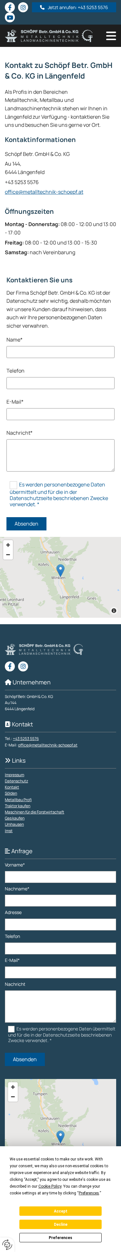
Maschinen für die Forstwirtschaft (34, 812)
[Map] (60, 577)
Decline (60, 1224)
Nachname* (17, 889)
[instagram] (23, 7)
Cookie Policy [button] (49, 1186)
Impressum (14, 775)
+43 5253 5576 (26, 738)
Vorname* (15, 865)
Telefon (15, 371)
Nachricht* (19, 433)
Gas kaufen (15, 818)
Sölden (11, 793)
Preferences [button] (89, 1193)
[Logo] (49, 35)
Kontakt (12, 787)
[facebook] (10, 7)
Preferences (60, 1238)
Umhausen (14, 824)
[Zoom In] (8, 545)
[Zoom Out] (8, 555)
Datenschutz (16, 781)
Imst (9, 830)
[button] (74, 7)
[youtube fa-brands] (10, 17)
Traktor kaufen (17, 806)
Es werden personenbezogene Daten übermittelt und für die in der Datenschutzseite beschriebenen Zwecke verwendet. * (59, 494)
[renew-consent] (7, 1244)
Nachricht (15, 984)
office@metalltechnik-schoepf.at (44, 191)
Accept (60, 1211)
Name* (14, 340)
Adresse (13, 912)
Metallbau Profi (18, 799)
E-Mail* (15, 402)
